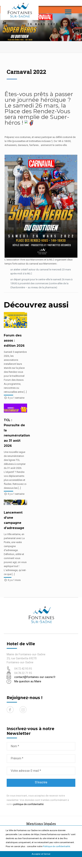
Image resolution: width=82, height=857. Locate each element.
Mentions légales (41, 823)
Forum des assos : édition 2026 (14, 340)
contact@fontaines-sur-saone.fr (34, 677)
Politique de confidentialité (56, 846)
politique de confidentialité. (28, 804)
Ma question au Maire (27, 681)
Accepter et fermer (41, 854)
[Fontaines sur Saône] (19, 10)
